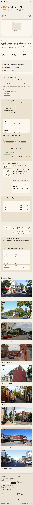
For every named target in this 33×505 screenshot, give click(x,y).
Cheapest (18, 480)
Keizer (22, 79)
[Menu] (31, 1)
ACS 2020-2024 (20, 169)
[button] (16, 157)
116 (23, 252)
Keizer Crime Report (7, 95)
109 (23, 258)
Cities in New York (3, 498)
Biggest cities (3, 493)
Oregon (8, 83)
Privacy (18, 498)
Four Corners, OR (6, 261)
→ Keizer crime (4, 34)
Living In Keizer (6, 93)
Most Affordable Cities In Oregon (9, 152)
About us (18, 493)
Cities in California (4, 494)
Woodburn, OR (6, 256)
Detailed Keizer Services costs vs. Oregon (9, 200)
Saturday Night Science (15, 47)
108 (23, 261)
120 (23, 265)
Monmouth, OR (6, 263)
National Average (26, 119)
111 (23, 256)
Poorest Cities (19, 483)
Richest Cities (19, 481)
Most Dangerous (19, 482)
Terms (18, 499)
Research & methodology (20, 494)
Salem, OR (5, 252)
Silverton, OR (5, 265)
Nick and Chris (8, 489)
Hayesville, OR (6, 258)
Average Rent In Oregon (8, 154)
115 (23, 254)
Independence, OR (6, 267)
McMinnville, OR (6, 254)
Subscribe (13, 482)
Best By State (19, 486)
